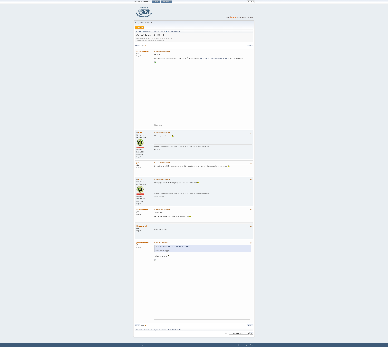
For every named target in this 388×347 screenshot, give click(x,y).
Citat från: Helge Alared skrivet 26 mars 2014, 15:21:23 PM (173, 246)
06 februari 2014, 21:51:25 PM (162, 162)
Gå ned (137, 45)
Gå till (226, 333)
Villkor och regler (243, 345)
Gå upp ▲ (252, 345)
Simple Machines (147, 345)
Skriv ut (250, 45)
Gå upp (137, 325)
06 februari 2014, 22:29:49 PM (162, 209)
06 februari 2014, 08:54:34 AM (162, 51)
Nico (140, 133)
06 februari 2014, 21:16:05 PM (162, 132)
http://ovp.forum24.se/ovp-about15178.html (213, 58)
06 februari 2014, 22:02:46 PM (162, 179)
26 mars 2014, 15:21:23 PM (161, 226)
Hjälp (236, 345)
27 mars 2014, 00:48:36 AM (161, 242)
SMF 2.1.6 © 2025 (137, 345)
